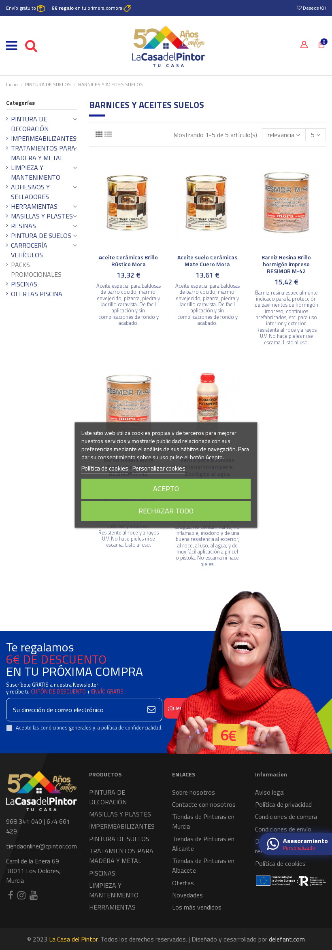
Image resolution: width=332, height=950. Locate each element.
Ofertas (183, 883)
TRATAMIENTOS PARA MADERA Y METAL (43, 153)
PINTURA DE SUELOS (41, 235)
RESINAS (23, 226)
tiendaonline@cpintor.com (41, 846)
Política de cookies (280, 863)
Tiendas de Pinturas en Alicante (203, 843)
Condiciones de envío (283, 829)
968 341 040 (24, 821)
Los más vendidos (196, 907)
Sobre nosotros (193, 792)
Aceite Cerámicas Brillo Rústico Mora (128, 260)
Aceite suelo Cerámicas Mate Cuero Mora (207, 260)
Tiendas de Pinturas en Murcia (203, 821)
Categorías (20, 102)
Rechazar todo (166, 510)
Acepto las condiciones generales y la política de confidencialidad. (89, 728)
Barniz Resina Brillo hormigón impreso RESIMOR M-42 (286, 264)
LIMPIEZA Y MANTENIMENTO (35, 172)
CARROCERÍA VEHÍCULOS (29, 250)
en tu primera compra (87, 8)
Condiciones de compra (286, 816)
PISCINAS (24, 284)
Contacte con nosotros (204, 804)
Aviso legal (270, 792)
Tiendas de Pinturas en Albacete (203, 865)
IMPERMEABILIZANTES (44, 138)
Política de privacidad (283, 804)
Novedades (187, 895)
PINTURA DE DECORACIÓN (30, 124)
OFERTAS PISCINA (36, 294)
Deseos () (314, 8)
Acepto (166, 488)
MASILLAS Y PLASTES (42, 216)
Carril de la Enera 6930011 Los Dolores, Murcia (33, 870)
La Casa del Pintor (73, 939)
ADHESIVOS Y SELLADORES (30, 191)
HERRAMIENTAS (34, 206)
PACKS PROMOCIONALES (36, 269)
